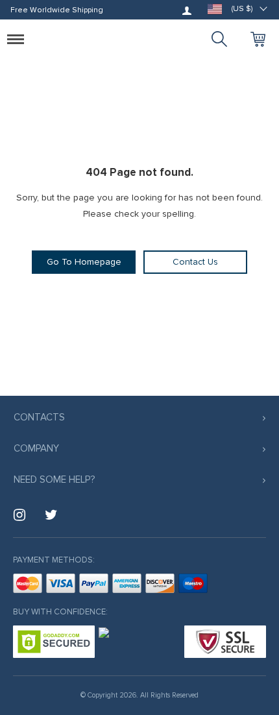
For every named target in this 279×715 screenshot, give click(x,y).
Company (36, 448)
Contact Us (195, 261)
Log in (186, 10)
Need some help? (54, 479)
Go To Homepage (84, 261)
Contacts (39, 417)
